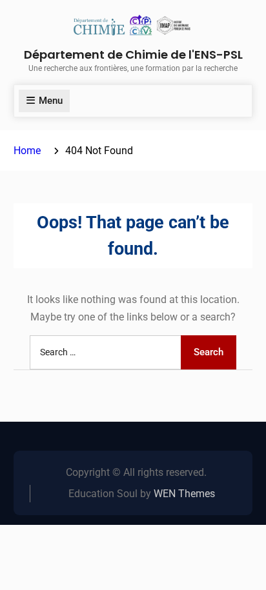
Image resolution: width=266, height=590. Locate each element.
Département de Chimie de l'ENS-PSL (133, 54)
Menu (51, 100)
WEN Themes (184, 493)
